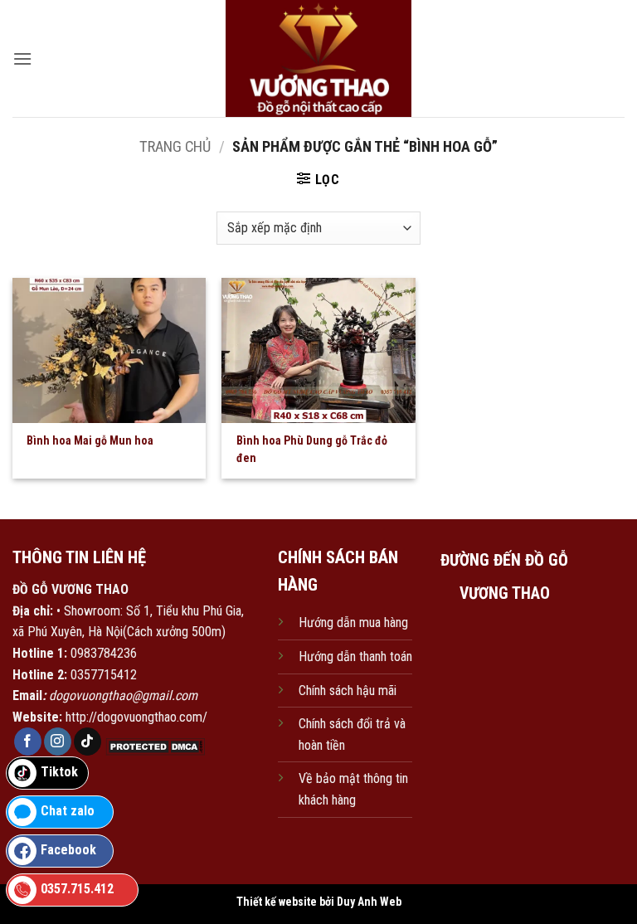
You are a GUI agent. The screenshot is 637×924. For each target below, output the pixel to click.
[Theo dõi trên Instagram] (57, 741)
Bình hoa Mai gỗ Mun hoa (90, 440)
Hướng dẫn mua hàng (353, 622)
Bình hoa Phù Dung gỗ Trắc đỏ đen (311, 449)
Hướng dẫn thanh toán (355, 656)
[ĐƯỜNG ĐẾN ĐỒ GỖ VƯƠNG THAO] (504, 693)
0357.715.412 (77, 889)
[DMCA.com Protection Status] (153, 746)
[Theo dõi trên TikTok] (87, 741)
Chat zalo (68, 811)
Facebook (68, 850)
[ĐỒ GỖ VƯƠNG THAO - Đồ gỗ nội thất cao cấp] (319, 58)
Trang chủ (175, 146)
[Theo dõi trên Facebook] (27, 741)
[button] (22, 58)
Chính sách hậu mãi (347, 690)
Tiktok (59, 772)
